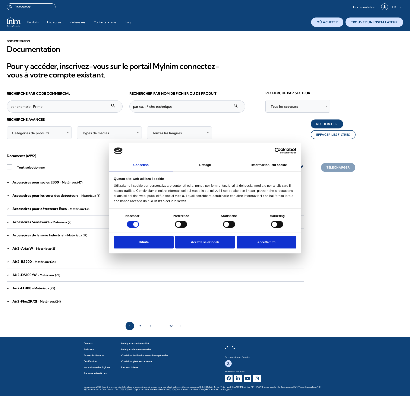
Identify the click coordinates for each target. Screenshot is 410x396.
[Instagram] (257, 378)
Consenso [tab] (141, 165)
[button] (364, 7)
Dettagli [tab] (205, 165)
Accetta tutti (266, 242)
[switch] (181, 224)
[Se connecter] (384, 6)
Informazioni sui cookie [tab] (269, 165)
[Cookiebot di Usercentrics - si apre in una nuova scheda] (277, 151)
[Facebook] (229, 378)
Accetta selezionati (205, 242)
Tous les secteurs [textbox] (284, 106)
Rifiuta (144, 242)
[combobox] (31, 6)
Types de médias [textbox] (95, 133)
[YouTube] (247, 378)
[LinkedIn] (238, 378)
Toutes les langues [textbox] (167, 133)
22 (171, 326)
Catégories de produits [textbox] (30, 133)
